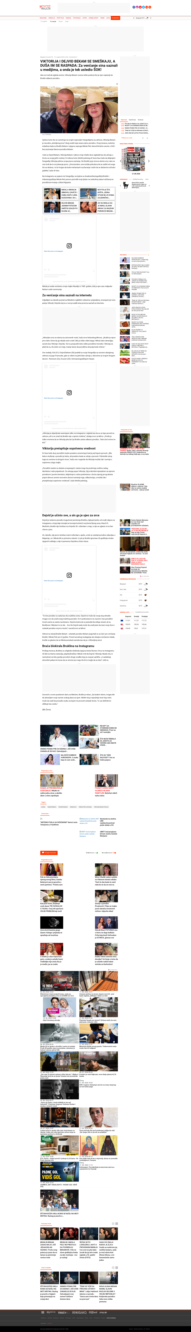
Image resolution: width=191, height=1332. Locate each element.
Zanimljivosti (93, 18)
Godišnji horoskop (138, 179)
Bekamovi (73, 807)
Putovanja (77, 18)
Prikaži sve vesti (126, 138)
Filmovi (61, 21)
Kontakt (49, 1323)
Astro (85, 18)
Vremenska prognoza (128, 579)
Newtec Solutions (138, 1329)
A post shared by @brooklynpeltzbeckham (69, 611)
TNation (148, 1329)
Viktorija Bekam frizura (101, 807)
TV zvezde (53, 21)
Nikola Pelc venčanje (85, 807)
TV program (43, 21)
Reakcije (140, 120)
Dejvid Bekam (52, 807)
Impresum (43, 1323)
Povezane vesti (46, 1223)
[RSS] (148, 255)
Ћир (146, 7)
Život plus (60, 18)
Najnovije (124, 120)
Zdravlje (52, 18)
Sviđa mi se (91, 853)
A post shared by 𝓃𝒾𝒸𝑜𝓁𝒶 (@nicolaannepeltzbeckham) (69, 281)
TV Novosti (115, 18)
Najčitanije (132, 120)
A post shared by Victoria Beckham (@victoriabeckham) (69, 428)
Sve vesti (123, 255)
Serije (66, 21)
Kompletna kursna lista (142, 612)
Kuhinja (68, 18)
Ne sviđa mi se (108, 853)
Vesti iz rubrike (46, 1267)
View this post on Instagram (53, 251)
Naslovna (43, 18)
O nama (103, 1318)
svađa (43, 807)
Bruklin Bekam (63, 807)
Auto (108, 18)
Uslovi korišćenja (111, 1318)
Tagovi (43, 802)
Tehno (102, 18)
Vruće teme (45, 813)
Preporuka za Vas (46, 771)
